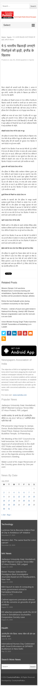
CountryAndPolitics (13, 677)
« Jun (3, 515)
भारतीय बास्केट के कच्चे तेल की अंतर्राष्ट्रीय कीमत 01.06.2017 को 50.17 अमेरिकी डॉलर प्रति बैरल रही (18, 418)
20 (24, 501)
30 (4, 509)
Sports (9, 37)
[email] (30, 333)
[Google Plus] (20, 333)
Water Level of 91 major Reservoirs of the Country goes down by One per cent (18, 464)
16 (4, 501)
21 (29, 501)
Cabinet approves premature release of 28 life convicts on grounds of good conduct (18, 602)
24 (9, 505)
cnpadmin (23, 60)
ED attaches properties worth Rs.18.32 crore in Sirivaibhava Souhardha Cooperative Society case (19, 614)
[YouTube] (25, 333)
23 (4, 505)
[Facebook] (9, 333)
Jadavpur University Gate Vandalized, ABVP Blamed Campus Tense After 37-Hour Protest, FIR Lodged (18, 408)
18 (14, 501)
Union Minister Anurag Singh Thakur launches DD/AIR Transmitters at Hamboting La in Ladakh (18, 324)
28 (29, 505)
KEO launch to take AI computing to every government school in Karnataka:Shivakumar (17, 589)
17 (9, 501)
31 (9, 509)
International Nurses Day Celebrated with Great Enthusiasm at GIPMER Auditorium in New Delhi (18, 646)
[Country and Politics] (19, 14)
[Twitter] (3, 333)
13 (24, 497)
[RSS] (3, 338)
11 (14, 497)
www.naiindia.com (20, 395)
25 (14, 505)
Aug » (9, 515)
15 (34, 497)
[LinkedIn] (14, 333)
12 (19, 497)
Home (3, 37)
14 (29, 497)
